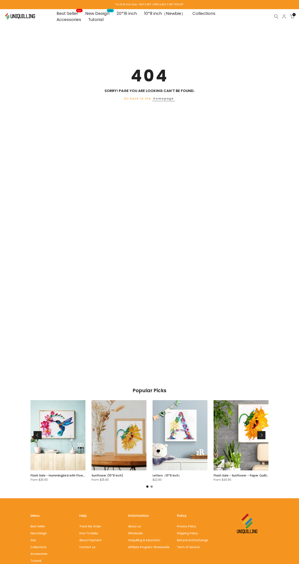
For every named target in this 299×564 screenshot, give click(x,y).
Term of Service (188, 547)
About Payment (90, 540)
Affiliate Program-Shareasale (148, 547)
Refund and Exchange (192, 540)
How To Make (88, 533)
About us (134, 526)
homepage (163, 98)
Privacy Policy (186, 526)
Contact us (87, 547)
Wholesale (135, 533)
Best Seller (69, 13)
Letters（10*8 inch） (167, 475)
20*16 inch (127, 13)
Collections (203, 13)
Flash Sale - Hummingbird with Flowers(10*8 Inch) (67, 475)
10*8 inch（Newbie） (164, 13)
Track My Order (90, 526)
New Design (99, 13)
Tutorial (96, 19)
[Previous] (38, 435)
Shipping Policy (187, 533)
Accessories (69, 19)
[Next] (261, 435)
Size (33, 540)
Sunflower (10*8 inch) (107, 475)
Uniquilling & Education (144, 540)
